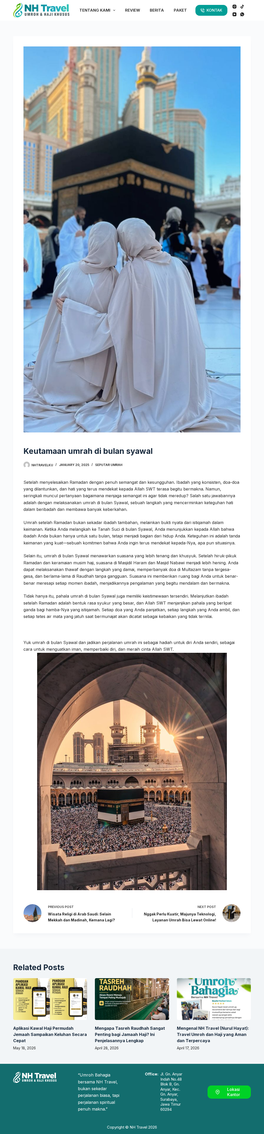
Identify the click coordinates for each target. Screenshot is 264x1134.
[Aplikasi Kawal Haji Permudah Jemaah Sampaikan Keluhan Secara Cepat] (50, 999)
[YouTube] (234, 14)
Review (132, 10)
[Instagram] (234, 7)
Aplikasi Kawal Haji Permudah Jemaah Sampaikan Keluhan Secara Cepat (50, 1034)
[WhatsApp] (242, 14)
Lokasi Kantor (233, 1092)
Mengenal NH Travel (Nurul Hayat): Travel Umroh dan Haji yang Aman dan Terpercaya (213, 1034)
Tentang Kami (94, 10)
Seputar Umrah (108, 465)
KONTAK (214, 10)
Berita (157, 10)
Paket (180, 10)
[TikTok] (242, 7)
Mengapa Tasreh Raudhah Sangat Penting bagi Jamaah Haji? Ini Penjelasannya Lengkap (130, 1034)
